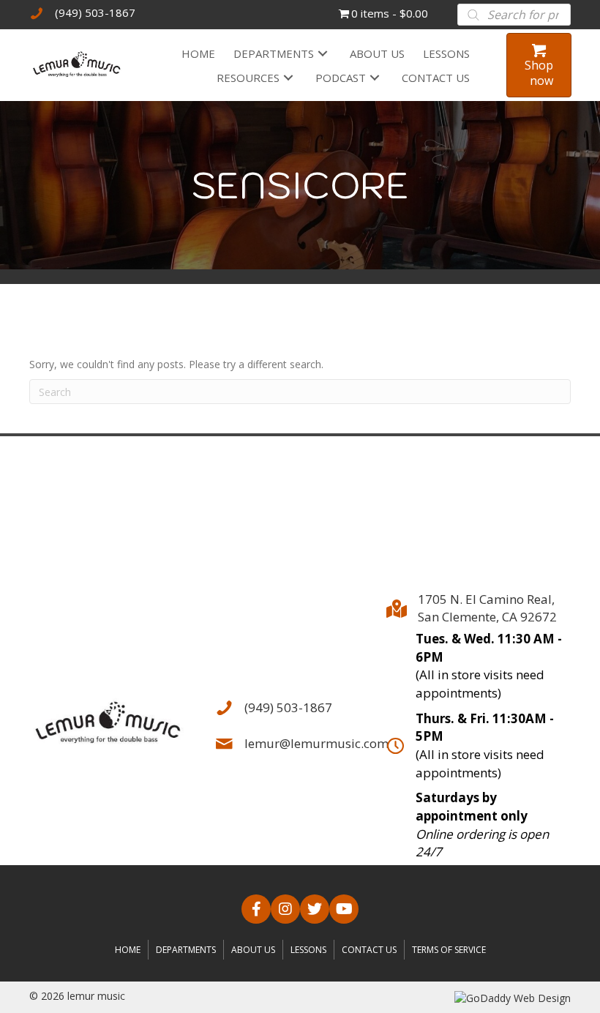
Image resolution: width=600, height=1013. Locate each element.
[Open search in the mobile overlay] (514, 15)
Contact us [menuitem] (369, 949)
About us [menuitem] (253, 949)
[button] (322, 53)
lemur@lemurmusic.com (316, 743)
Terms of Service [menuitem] (449, 949)
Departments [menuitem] (186, 949)
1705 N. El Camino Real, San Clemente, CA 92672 (487, 608)
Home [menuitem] (127, 949)
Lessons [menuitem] (308, 949)
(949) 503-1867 (95, 12)
